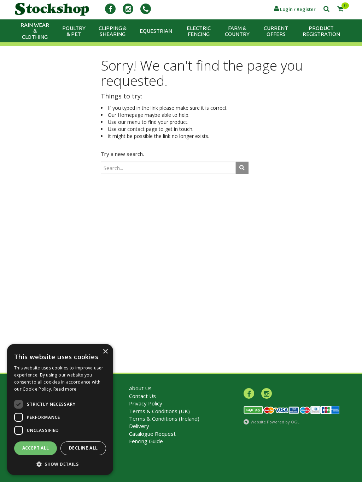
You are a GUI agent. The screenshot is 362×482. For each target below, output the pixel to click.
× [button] (105, 351)
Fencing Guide (146, 441)
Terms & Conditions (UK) (159, 411)
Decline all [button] (83, 448)
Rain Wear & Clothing (35, 31)
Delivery (139, 425)
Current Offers (276, 31)
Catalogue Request (152, 433)
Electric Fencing (199, 31)
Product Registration (321, 31)
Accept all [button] (35, 448)
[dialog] (60, 409)
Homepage (130, 115)
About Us (140, 388)
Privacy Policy (145, 403)
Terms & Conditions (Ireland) (164, 418)
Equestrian (156, 31)
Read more (65, 389)
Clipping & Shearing (113, 31)
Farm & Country (237, 31)
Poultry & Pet (74, 31)
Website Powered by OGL (275, 421)
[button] (60, 464)
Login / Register (297, 9)
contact (136, 129)
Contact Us (142, 395)
